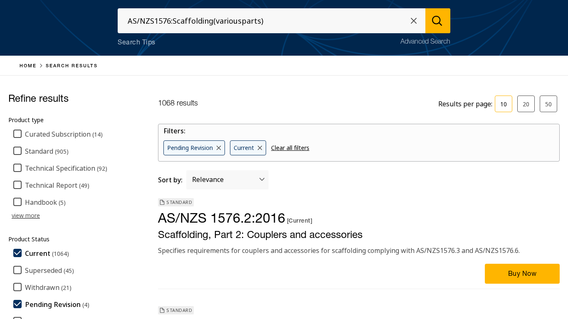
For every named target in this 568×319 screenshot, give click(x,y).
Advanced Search (425, 42)
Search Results (72, 66)
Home (28, 66)
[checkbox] (78, 134)
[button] (413, 20)
